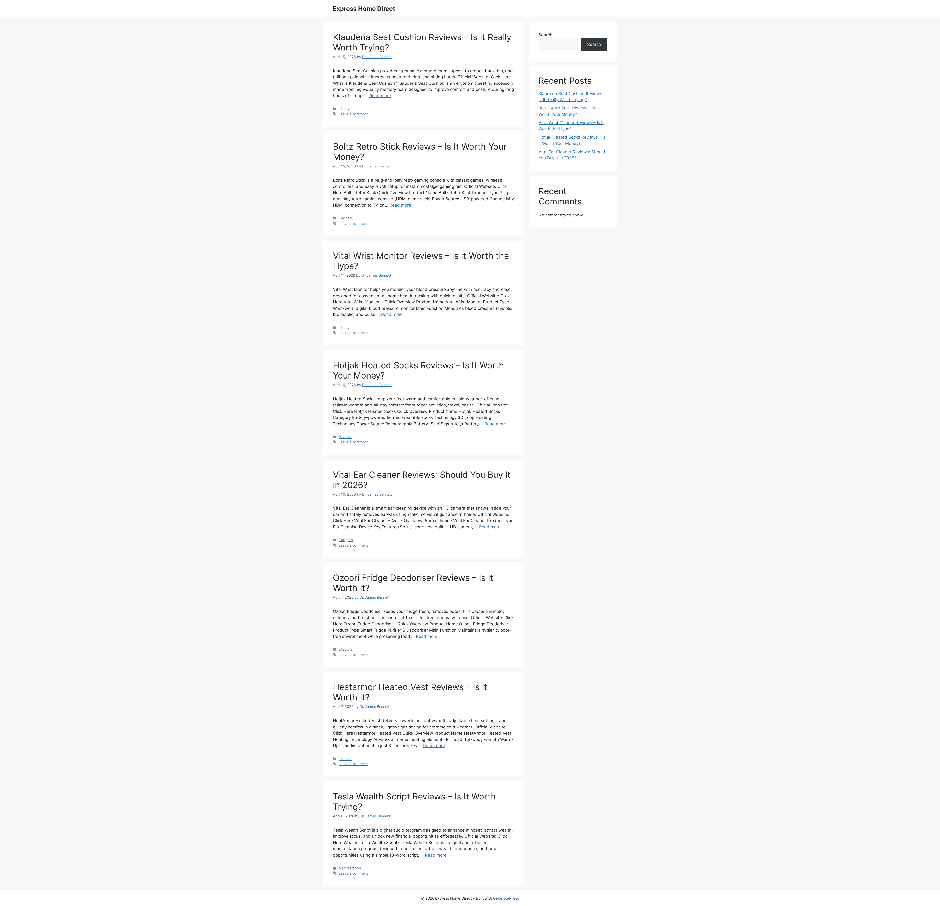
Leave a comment (353, 114)
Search (545, 34)
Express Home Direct (364, 8)
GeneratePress (506, 898)
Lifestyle (345, 109)
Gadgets (346, 218)
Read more (380, 95)
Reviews (345, 437)
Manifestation (350, 868)
